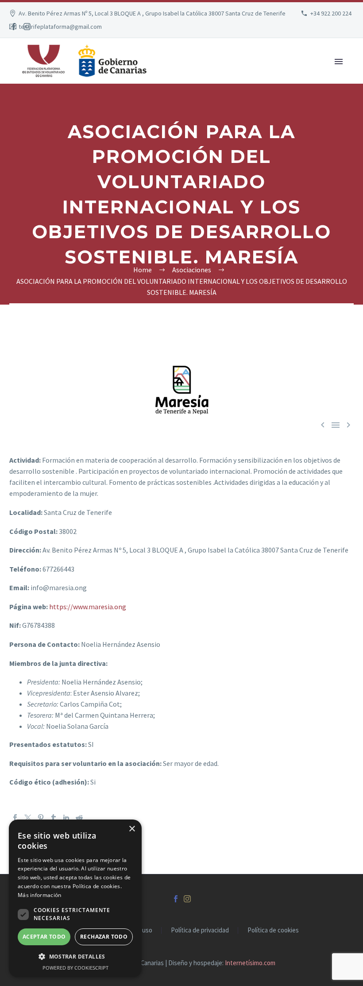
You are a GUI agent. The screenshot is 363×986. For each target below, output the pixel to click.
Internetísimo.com (250, 963)
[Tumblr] (53, 817)
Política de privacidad (200, 930)
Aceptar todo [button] (44, 936)
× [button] (131, 829)
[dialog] (75, 898)
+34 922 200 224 (330, 13)
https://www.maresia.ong (87, 606)
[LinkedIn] (66, 817)
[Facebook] (13, 26)
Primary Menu (339, 61)
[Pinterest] (40, 817)
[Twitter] (27, 817)
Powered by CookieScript (75, 967)
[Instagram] (27, 26)
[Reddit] (79, 817)
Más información (40, 895)
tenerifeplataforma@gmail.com (60, 27)
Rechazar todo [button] (103, 936)
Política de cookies (273, 930)
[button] (75, 956)
